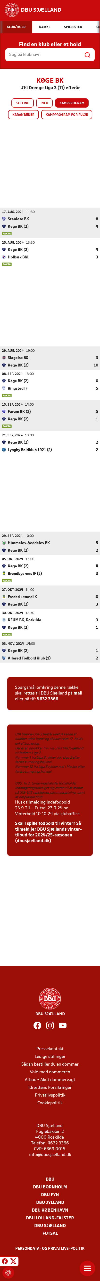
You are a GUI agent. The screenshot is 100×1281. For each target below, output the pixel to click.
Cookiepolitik (50, 1103)
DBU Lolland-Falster (50, 1218)
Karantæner (23, 115)
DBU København (50, 1210)
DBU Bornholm (50, 1187)
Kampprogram (71, 103)
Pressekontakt (50, 1049)
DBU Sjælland (50, 1226)
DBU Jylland (50, 1203)
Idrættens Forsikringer (50, 1088)
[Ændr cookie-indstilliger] (8, 1273)
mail (78, 693)
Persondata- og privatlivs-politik (50, 1249)
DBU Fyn (50, 1195)
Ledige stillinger (50, 1057)
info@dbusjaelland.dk (50, 1155)
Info (44, 103)
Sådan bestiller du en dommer (50, 1064)
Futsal (50, 1234)
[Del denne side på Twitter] (13, 1262)
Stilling (22, 103)
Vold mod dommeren (50, 1072)
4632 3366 (47, 699)
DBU (50, 1180)
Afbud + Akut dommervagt (50, 1080)
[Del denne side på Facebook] (5, 1262)
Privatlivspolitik (50, 1095)
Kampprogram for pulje (67, 115)
